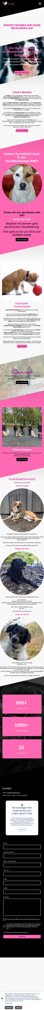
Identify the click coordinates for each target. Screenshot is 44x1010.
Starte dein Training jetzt (22, 72)
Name (5, 843)
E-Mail (5, 879)
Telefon (5, 888)
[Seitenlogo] (8, 4)
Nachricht (6, 897)
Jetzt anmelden (22, 346)
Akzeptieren (22, 829)
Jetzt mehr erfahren (22, 130)
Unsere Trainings (22, 459)
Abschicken (22, 936)
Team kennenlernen (22, 382)
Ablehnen (18, 1007)
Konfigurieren (8, 1003)
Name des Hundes (8, 852)
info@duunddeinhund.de (13, 792)
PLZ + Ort (6, 870)
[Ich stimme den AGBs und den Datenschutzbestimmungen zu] (4, 919)
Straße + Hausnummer (9, 861)
